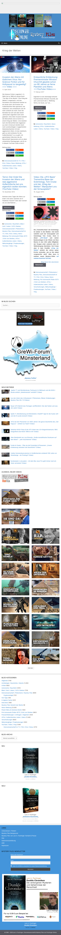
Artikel (4, 685)
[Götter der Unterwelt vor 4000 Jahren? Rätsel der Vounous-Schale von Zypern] (45, 553)
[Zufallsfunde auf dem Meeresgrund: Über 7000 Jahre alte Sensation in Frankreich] (15, 587)
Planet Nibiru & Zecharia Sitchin (12, 710)
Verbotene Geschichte (30, 816)
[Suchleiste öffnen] (59, 43)
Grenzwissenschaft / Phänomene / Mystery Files (17, 693)
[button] (10, 150)
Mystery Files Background (10, 833)
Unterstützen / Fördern (9, 831)
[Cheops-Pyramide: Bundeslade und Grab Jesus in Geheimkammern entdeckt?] (45, 587)
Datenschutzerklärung (9, 840)
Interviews (5, 702)
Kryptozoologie (8, 695)
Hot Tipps (5, 698)
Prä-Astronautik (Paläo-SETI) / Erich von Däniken (17, 712)
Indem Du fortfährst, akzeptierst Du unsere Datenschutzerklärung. (30, 866)
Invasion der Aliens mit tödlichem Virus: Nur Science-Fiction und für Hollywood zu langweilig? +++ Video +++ (14, 82)
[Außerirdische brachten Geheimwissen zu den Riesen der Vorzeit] (15, 605)
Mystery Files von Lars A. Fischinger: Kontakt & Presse (19, 836)
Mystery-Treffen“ (31, 378)
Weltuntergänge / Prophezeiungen (13, 243)
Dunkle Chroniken (31, 777)
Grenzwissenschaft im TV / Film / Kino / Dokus (18, 727)
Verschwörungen (39, 287)
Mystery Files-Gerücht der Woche (12, 705)
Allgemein (5, 680)
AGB (3, 843)
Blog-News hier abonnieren (50, 262)
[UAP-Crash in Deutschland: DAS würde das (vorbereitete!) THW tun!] (45, 656)
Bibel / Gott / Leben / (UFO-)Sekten (13, 690)
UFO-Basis (43, 238)
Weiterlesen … (39, 108)
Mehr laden (30, 668)
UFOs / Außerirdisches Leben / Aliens (14, 717)
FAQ (3, 838)
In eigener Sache (7, 700)
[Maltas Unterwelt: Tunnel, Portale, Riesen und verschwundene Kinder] (45, 570)
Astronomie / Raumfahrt (43, 124)
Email (12, 860)
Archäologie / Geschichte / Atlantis (13, 683)
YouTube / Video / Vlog (9, 168)
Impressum (5, 845)
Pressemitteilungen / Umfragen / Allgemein (15, 715)
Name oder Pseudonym (17, 854)
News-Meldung (16, 163)
